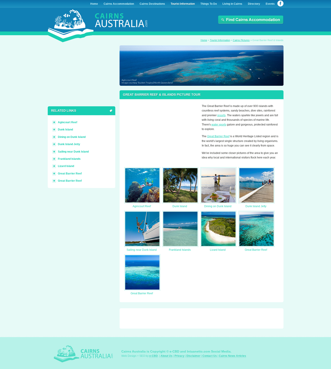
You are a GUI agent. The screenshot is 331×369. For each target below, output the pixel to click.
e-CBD (153, 355)
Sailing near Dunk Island (142, 249)
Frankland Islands (180, 249)
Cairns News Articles (232, 355)
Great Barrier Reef (218, 136)
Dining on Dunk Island (217, 206)
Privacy (179, 355)
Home (204, 40)
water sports (218, 124)
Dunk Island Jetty (255, 206)
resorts (221, 115)
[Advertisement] (159, 132)
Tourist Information (220, 40)
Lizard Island (218, 249)
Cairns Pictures (241, 40)
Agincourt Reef (142, 206)
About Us (166, 355)
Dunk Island (179, 206)
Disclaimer (193, 355)
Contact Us (209, 355)
